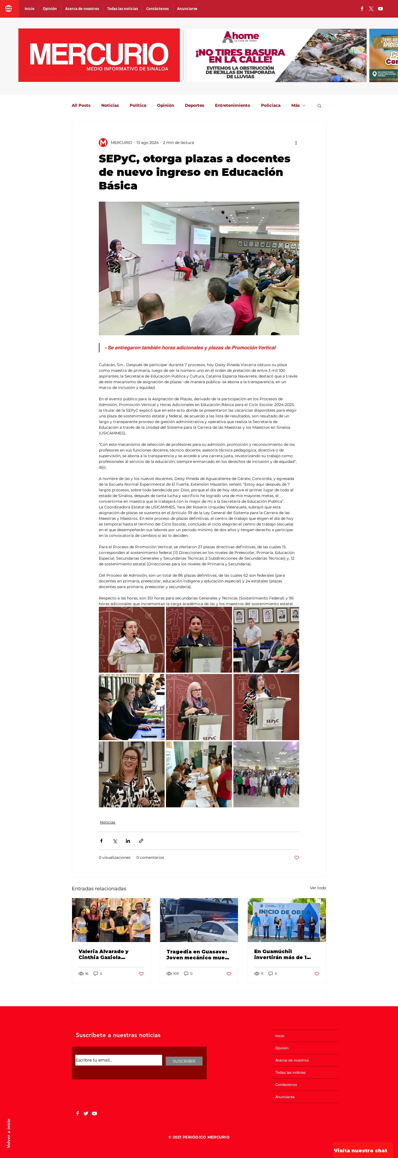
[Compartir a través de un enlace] (141, 840)
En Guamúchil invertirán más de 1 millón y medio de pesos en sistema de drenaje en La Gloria (282, 954)
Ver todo (318, 887)
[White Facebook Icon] (77, 1113)
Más (295, 105)
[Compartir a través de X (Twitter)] (114, 840)
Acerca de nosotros (292, 1060)
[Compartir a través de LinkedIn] (128, 840)
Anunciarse (285, 1097)
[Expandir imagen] (132, 640)
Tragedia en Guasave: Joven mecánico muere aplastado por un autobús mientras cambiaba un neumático (199, 955)
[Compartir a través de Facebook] (101, 840)
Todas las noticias (290, 1072)
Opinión (165, 105)
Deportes (194, 105)
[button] (319, 105)
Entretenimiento (232, 105)
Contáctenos (286, 1084)
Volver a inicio (8, 1133)
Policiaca (270, 105)
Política (138, 105)
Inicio (279, 1036)
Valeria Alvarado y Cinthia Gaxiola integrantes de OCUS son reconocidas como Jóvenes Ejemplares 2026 (110, 954)
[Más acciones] (296, 142)
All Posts (81, 105)
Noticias (110, 105)
